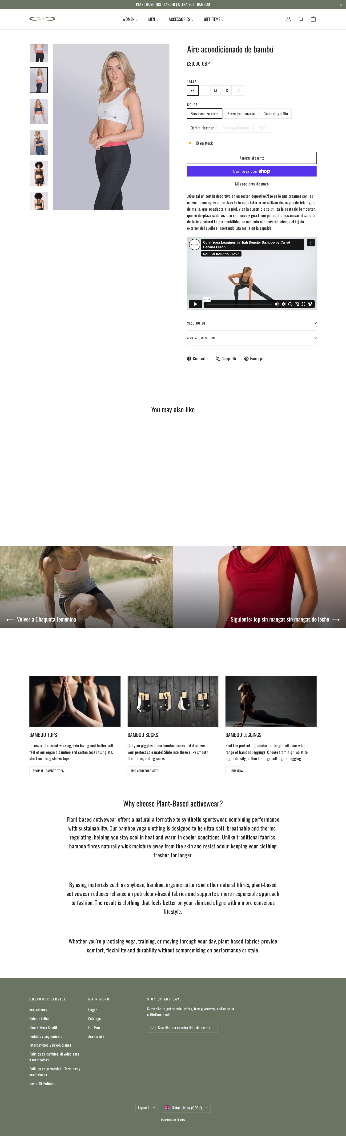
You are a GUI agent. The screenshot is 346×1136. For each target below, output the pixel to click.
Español (143, 1107)
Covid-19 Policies (42, 1083)
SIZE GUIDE (196, 323)
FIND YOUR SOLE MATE (144, 770)
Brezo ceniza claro (204, 113)
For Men (94, 1027)
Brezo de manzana (241, 113)
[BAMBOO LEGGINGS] (271, 701)
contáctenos (38, 1009)
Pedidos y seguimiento (46, 1036)
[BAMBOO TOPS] (75, 701)
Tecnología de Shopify (173, 1120)
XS (193, 90)
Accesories (96, 1036)
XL (239, 90)
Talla (192, 81)
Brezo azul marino (236, 128)
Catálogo (94, 1018)
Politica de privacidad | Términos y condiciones (54, 1071)
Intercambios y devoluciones (50, 1045)
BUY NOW (237, 770)
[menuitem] (130, 19)
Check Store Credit (43, 1027)
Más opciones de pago (252, 184)
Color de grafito (276, 113)
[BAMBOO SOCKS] (173, 701)
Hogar (92, 1009)
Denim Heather (202, 128)
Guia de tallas (39, 1018)
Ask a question (201, 338)
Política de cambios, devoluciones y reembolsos (54, 1057)
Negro (263, 128)
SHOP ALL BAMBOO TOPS (48, 770)
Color (192, 104)
